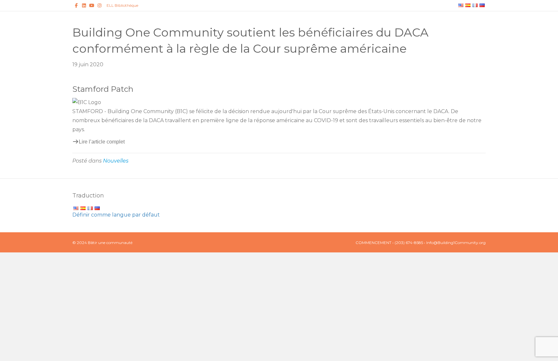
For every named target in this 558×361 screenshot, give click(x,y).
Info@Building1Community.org (456, 242)
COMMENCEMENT (373, 242)
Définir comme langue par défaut (116, 215)
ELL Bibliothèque (122, 5)
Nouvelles (116, 161)
